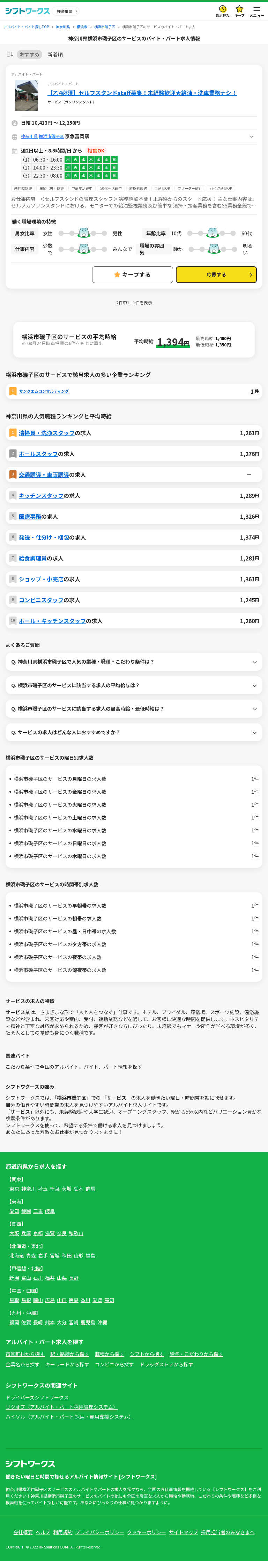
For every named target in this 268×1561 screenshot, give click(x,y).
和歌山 (76, 1233)
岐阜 (50, 1210)
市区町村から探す (25, 1353)
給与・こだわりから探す (196, 1353)
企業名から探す (23, 1364)
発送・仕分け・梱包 (44, 537)
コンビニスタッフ (41, 600)
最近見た (223, 15)
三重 (38, 1210)
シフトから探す (147, 1353)
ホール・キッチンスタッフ (52, 621)
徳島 (74, 1299)
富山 (26, 1277)
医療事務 (30, 516)
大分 (62, 1322)
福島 (90, 1255)
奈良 (62, 1233)
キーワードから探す (67, 1364)
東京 (14, 1188)
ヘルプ (43, 1532)
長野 (74, 1277)
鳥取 (14, 1299)
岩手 (43, 1255)
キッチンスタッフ (41, 495)
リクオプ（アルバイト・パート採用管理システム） (62, 1406)
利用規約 (63, 1532)
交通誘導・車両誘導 (44, 474)
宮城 (55, 1255)
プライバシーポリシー (99, 1532)
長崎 (38, 1322)
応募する (216, 274)
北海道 (16, 1255)
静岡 (26, 1210)
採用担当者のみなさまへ (228, 1532)
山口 (62, 1299)
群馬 (90, 1188)
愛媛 (97, 1299)
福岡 (14, 1322)
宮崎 (74, 1322)
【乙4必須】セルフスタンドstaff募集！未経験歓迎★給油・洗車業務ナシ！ (142, 92)
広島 (50, 1299)
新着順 (55, 54)
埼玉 (43, 1188)
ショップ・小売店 (41, 579)
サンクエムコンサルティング (44, 391)
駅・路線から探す (69, 1353)
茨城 (67, 1188)
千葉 (55, 1188)
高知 (109, 1299)
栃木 (78, 1188)
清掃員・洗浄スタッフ (47, 433)
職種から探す (109, 1353)
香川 (85, 1299)
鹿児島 (88, 1322)
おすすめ (29, 54)
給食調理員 (33, 558)
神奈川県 (29, 136)
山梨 (62, 1277)
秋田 (67, 1255)
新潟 (14, 1277)
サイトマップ (183, 1532)
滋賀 (50, 1233)
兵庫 (26, 1233)
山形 (78, 1255)
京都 (38, 1233)
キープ (239, 15)
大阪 (14, 1233)
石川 (38, 1277)
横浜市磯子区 (51, 136)
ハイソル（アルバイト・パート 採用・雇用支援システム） (70, 1416)
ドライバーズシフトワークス (37, 1397)
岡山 (38, 1299)
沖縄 (102, 1322)
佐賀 (26, 1322)
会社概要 (23, 1532)
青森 (31, 1255)
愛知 (14, 1210)
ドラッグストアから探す (166, 1364)
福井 (50, 1277)
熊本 (50, 1322)
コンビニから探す (114, 1364)
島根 (26, 1299)
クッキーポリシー (146, 1532)
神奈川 (28, 1188)
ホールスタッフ (38, 453)
